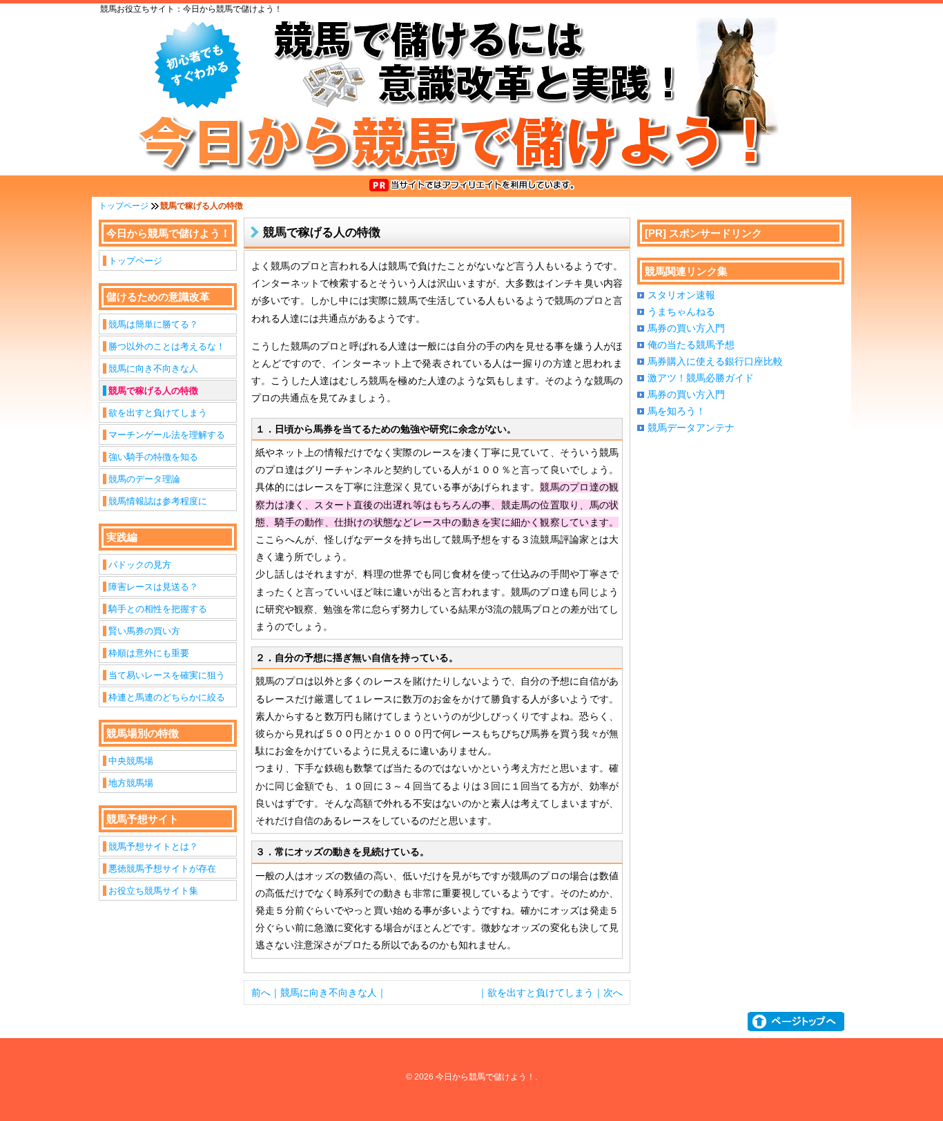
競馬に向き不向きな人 (153, 368)
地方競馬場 (130, 783)
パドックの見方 (139, 564)
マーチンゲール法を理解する (166, 435)
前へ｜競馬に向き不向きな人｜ (319, 992)
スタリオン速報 (681, 294)
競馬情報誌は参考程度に (157, 501)
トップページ (123, 206)
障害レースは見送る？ (153, 587)
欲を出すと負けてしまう (157, 413)
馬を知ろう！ (677, 410)
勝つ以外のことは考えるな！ (166, 346)
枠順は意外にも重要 (148, 653)
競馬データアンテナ (691, 427)
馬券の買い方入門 (686, 328)
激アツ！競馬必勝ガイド (701, 377)
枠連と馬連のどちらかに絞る (166, 697)
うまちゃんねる (681, 311)
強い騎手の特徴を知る (153, 457)
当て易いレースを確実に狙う (166, 675)
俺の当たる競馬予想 (691, 344)
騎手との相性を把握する (157, 609)
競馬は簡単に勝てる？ (153, 324)
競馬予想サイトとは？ (153, 846)
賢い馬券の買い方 (144, 631)
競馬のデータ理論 (144, 479)
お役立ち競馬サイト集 (153, 890)
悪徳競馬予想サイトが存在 (162, 868)
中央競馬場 (130, 761)
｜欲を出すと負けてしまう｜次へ (550, 992)
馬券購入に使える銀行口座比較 (715, 361)
